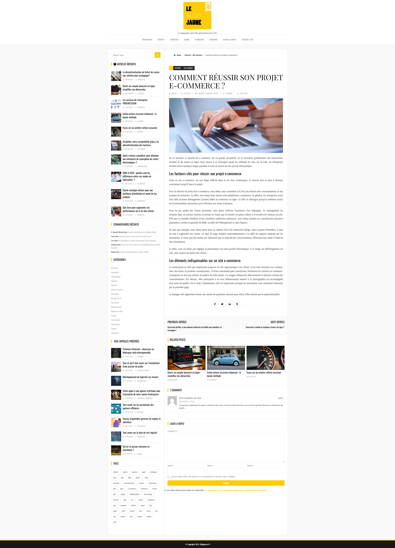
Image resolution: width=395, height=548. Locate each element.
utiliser (149, 516)
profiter (133, 505)
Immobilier (115, 272)
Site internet (197, 55)
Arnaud (174, 93)
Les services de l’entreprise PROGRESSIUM (135, 101)
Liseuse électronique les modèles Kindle (142, 232)
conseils (141, 483)
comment (201, 93)
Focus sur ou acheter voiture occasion (264, 372)
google (123, 494)
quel (150, 505)
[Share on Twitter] (222, 304)
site (156, 511)
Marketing (174, 39)
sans (140, 511)
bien (122, 477)
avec (114, 477)
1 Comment (229, 93)
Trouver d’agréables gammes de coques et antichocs (142, 420)
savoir (148, 511)
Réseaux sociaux (117, 311)
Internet (161, 39)
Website (250, 465)
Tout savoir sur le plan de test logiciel (140, 432)
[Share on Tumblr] (237, 304)
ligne (124, 499)
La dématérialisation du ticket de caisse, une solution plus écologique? (141, 73)
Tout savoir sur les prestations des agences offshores (138, 406)
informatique (148, 494)
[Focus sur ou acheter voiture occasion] (266, 358)
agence (125, 472)
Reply (281, 398)
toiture (123, 516)
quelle (115, 511)
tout (131, 516)
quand (143, 505)
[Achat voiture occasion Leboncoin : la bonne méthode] (226, 358)
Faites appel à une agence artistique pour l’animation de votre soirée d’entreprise (141, 392)
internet (115, 499)
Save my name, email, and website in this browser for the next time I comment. (203, 476)
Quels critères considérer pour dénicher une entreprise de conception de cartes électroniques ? (141, 159)
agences (134, 472)
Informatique (147, 39)
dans (121, 488)
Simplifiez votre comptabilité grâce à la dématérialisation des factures (141, 143)
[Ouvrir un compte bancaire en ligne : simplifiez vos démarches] (187, 358)
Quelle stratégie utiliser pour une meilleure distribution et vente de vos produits (140, 193)
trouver (139, 516)
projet (216, 93)
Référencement (116, 306)
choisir (138, 477)
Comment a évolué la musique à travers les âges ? (265, 327)
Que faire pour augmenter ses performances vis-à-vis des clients (138, 209)
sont (114, 516)
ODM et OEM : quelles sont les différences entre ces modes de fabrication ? (137, 176)
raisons (132, 511)
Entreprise (214, 39)
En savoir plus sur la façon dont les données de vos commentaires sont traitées (235, 490)
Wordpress (115, 332)
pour (114, 505)
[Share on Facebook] (214, 304)
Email (210, 465)
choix (146, 477)
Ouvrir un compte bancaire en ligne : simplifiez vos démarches (184, 374)
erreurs (154, 488)
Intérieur (114, 280)
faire (114, 494)
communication (129, 483)
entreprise (144, 488)
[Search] (157, 55)
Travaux (113, 328)
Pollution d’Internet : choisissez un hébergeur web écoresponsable (138, 350)
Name (170, 465)
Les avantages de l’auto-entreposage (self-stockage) (137, 240)
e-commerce (209, 93)
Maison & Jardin (229, 39)
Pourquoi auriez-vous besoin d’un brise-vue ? (135, 236)
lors (132, 499)
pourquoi (123, 505)
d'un (114, 488)
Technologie (199, 39)
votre (115, 522)
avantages (153, 472)
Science (186, 39)
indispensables (134, 494)
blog (129, 477)
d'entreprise (152, 483)
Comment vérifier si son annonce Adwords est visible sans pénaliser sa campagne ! (195, 328)
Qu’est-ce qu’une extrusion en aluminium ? (136, 448)
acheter (115, 472)
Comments (172, 431)
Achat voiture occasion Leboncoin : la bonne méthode (224, 374)
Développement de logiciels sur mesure (140, 377)
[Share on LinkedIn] (229, 304)
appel (144, 472)
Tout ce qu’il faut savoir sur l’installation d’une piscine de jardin (141, 364)
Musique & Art (247, 39)
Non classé (115, 302)
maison (140, 499)
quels (123, 511)
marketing (150, 499)
